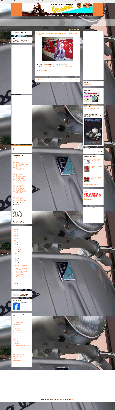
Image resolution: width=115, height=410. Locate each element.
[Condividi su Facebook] (64, 64)
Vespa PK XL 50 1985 (17, 165)
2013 (15, 242)
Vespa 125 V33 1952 (17, 161)
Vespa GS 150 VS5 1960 (18, 177)
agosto (16, 255)
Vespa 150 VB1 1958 (17, 197)
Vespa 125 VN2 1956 (17, 174)
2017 (15, 235)
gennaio (17, 280)
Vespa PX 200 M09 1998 (18, 163)
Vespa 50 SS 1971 (17, 193)
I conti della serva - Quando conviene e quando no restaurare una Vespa (93, 110)
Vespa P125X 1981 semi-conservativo (21, 164)
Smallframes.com (16, 358)
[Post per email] (57, 64)
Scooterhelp (15, 347)
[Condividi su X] (63, 64)
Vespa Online (15, 326)
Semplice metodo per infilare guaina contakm (21, 272)
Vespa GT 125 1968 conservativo (20, 178)
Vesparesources (16, 328)
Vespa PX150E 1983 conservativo (20, 191)
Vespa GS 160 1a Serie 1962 (19, 183)
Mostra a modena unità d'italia (47, 66)
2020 (15, 229)
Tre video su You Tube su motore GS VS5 (92, 184)
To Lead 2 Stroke (16, 330)
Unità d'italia (57, 66)
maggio (17, 260)
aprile (16, 262)
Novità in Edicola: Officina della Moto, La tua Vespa (95, 178)
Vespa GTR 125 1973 (17, 167)
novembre (17, 249)
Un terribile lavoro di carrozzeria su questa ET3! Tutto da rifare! (92, 174)
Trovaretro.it (15, 320)
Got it (66, 2)
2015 (15, 238)
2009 (15, 285)
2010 (15, 283)
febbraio (17, 279)
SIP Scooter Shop (16, 324)
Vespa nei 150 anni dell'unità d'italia (69, 66)
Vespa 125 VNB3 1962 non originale (20, 195)
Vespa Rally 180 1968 (17, 186)
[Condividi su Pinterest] (66, 64)
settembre (17, 253)
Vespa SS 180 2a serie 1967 (19, 166)
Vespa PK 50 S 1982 (17, 169)
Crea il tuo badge (23, 302)
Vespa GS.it (15, 352)
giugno (16, 258)
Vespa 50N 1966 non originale (19, 200)
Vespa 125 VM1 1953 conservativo (20, 192)
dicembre (17, 247)
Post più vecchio (74, 79)
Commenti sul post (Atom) (60, 83)
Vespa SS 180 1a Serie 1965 (19, 180)
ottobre (16, 251)
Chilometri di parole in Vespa (19, 335)
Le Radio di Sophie (17, 317)
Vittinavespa (15, 341)
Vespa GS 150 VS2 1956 (18, 187)
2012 (15, 244)
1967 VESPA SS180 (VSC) (18, 354)
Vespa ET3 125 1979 (17, 157)
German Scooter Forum (18, 350)
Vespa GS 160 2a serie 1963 (19, 171)
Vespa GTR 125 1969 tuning (19, 188)
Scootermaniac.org (17, 362)
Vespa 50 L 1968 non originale (19, 176)
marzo (16, 264)
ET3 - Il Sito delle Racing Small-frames (21, 332)
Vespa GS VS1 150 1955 (18, 160)
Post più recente (40, 79)
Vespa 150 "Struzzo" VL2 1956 (19, 190)
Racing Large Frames (17, 356)
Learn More (60, 2)
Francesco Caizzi (16, 302)
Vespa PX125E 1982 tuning (18, 196)
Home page (57, 79)
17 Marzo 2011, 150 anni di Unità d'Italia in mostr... (21, 269)
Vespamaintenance (17, 360)
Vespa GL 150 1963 (17, 162)
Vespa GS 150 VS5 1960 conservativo (21, 172)
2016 (15, 237)
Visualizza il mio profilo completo (20, 151)
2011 (15, 246)
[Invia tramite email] (60, 64)
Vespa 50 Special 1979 (18, 181)
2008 (15, 286)
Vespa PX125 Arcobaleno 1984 (19, 159)
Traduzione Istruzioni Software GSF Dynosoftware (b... (19, 275)
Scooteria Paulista (16, 343)
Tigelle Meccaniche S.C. (18, 322)
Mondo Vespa (17, 149)
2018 (15, 233)
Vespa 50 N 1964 (16, 173)
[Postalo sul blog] (61, 64)
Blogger (71, 399)
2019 (15, 231)
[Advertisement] (49, 22)
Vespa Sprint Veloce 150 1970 (19, 184)
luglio (16, 256)
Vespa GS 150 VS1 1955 (18, 189)
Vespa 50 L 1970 (16, 175)
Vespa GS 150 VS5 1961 (18, 179)
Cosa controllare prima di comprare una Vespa (95, 160)
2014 (15, 240)
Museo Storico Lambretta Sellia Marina (21, 345)
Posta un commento (42, 73)
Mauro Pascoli (16, 364)
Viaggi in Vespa (16, 339)
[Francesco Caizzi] (16, 309)
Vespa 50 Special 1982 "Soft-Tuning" (20, 168)
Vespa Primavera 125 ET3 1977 (19, 185)
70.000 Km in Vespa (17, 337)
